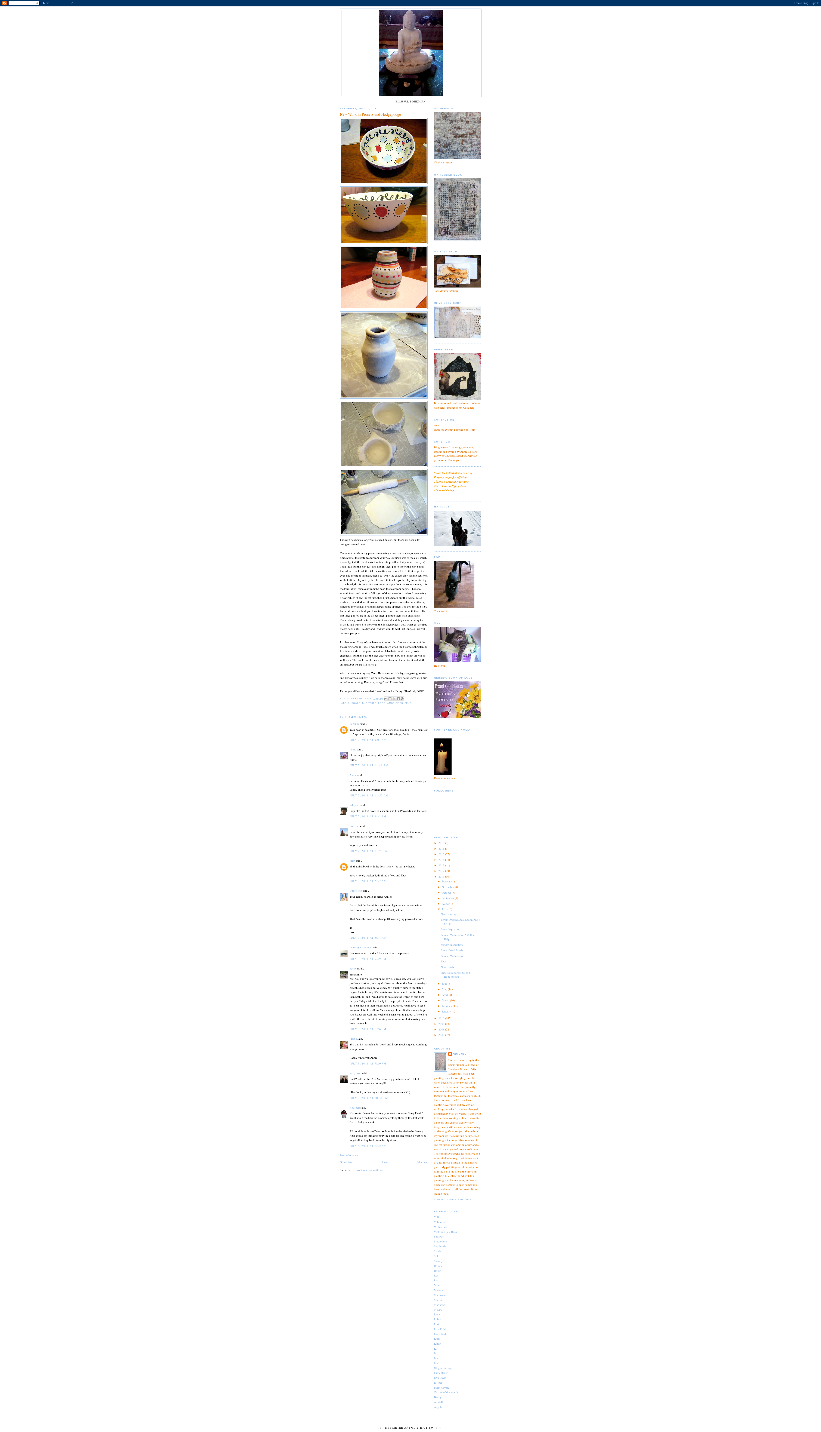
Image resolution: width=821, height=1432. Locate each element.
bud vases (369, 703)
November (448, 887)
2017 (442, 843)
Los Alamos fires (390, 703)
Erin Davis (440, 1378)
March (446, 1000)
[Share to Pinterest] (402, 699)
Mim (352, 861)
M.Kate (438, 1310)
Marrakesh (440, 1295)
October (447, 892)
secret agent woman (361, 947)
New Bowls (447, 967)
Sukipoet (439, 1236)
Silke (437, 1256)
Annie (353, 775)
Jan (436, 1363)
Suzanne (354, 724)
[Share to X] (394, 699)
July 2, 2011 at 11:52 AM (369, 795)
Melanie (439, 1290)
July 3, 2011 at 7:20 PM (368, 1063)
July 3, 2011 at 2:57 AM (368, 881)
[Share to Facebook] (398, 699)
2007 (442, 1035)
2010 (442, 1018)
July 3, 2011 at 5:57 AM (368, 938)
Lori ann (354, 826)
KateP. (437, 1344)
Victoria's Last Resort (446, 1232)
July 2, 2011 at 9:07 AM (368, 740)
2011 (442, 876)
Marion (438, 1300)
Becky (438, 1397)
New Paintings (449, 914)
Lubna (438, 1319)
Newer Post (346, 1162)
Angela (438, 1407)
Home (384, 1162)
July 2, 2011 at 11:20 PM (369, 851)
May (445, 989)
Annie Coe (460, 1054)
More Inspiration (450, 929)
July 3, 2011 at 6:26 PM (368, 1029)
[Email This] (386, 699)
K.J (436, 1348)
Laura (353, 749)
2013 (442, 865)
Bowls (355, 703)
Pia (436, 1280)
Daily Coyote (441, 1387)
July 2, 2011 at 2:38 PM (368, 816)
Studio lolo (440, 1241)
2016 (442, 849)
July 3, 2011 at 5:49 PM (368, 959)
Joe (436, 1358)
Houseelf (355, 1107)
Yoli (436, 1217)
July (444, 909)
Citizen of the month (446, 1392)
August (446, 904)
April (445, 995)
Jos (436, 1353)
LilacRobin (440, 1329)
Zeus (408, 703)
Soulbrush (440, 1246)
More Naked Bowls (452, 950)
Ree (436, 1275)
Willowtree (440, 1227)
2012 (442, 871)
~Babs (353, 1039)
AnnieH (438, 1402)
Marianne (439, 1305)
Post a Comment (349, 1155)
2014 (442, 860)
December (448, 881)
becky (353, 968)
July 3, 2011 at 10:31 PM (369, 1098)
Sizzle (437, 1251)
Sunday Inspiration (452, 945)
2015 (442, 854)
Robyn (438, 1266)
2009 (442, 1024)
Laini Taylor (441, 1334)
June (445, 984)
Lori (436, 1324)
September (448, 898)
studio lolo (356, 890)
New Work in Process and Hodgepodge (455, 975)
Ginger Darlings (443, 1368)
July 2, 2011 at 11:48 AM (369, 765)
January (447, 1011)
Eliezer (438, 1383)
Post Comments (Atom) (369, 1170)
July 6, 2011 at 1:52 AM (368, 1146)
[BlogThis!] (390, 699)
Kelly (437, 1339)
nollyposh (355, 1073)
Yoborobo (440, 1222)
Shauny (438, 1261)
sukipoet (355, 805)
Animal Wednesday (452, 956)
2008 (442, 1029)
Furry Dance (441, 1373)
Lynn (437, 1314)
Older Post (422, 1162)
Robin (437, 1271)
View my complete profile (452, 1199)
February (447, 1006)
